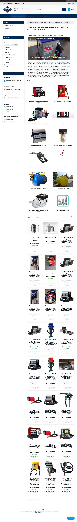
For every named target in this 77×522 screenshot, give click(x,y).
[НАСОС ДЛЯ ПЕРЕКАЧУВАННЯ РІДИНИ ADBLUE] (38, 200)
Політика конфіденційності (53, 511)
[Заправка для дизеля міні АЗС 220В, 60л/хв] (50, 262)
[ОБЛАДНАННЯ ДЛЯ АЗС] (62, 200)
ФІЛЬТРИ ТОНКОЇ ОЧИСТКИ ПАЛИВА (63, 145)
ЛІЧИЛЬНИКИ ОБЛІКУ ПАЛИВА (38, 145)
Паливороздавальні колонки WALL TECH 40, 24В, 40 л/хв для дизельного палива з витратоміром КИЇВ (34, 376)
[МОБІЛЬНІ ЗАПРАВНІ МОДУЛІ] (38, 179)
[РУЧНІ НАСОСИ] (62, 157)
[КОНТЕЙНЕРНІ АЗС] (50, 228)
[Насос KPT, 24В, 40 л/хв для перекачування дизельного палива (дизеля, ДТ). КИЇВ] (50, 433)
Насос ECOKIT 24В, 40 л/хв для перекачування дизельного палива (67, 341)
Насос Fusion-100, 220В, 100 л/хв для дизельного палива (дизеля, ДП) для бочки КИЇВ (66, 376)
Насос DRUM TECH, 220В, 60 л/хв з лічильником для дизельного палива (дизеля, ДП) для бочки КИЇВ (50, 481)
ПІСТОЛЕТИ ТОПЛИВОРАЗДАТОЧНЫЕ (38, 167)
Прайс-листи (7, 28)
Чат (72, 518)
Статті (5, 31)
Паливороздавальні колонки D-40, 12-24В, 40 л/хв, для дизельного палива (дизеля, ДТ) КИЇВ (35, 274)
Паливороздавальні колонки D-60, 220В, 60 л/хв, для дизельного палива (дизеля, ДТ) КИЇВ (34, 308)
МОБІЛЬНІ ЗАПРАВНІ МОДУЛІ (38, 188)
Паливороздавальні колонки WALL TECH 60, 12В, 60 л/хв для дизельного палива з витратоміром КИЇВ (50, 411)
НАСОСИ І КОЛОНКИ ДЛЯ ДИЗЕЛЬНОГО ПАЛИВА (38, 102)
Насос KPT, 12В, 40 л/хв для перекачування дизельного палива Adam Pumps (34, 411)
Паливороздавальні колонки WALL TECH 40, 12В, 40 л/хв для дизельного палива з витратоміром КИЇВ (66, 308)
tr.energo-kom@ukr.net (10, 121)
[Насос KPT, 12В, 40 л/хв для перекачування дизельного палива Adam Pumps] (34, 399)
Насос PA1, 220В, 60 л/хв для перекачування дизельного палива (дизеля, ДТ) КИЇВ (67, 274)
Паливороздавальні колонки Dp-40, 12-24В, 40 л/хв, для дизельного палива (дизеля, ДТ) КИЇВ (50, 308)
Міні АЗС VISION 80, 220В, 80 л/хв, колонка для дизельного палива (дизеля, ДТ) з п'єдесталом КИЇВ (51, 342)
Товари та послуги (17, 16)
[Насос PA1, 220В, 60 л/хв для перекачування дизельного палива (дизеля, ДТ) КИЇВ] (66, 262)
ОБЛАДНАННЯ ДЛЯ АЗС (63, 210)
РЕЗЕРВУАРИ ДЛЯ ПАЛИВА (62, 188)
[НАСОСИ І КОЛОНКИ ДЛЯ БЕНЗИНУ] (62, 91)
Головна (6, 16)
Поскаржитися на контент (41, 511)
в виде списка (73, 217)
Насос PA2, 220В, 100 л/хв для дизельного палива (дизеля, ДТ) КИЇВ (34, 341)
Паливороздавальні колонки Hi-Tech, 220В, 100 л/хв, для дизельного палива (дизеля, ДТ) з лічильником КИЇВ (34, 446)
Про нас (39, 16)
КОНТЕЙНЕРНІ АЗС (50, 237)
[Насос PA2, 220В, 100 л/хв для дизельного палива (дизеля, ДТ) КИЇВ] (34, 330)
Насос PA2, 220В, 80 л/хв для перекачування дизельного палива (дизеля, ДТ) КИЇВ (67, 240)
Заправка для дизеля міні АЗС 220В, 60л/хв (51, 272)
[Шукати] (64, 9)
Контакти (47, 16)
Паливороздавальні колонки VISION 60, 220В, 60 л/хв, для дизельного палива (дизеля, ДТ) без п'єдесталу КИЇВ (34, 481)
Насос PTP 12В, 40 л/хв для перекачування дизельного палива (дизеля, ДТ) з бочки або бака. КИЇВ (66, 481)
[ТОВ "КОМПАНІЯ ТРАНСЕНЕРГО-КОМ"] (7, 12)
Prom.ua (45, 509)
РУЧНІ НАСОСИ (62, 167)
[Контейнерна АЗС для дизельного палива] (34, 228)
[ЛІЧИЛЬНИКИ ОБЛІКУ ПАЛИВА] (38, 136)
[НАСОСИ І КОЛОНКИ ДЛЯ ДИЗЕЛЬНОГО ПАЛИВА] (38, 91)
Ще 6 (7, 66)
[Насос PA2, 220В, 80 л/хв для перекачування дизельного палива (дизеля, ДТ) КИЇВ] (66, 228)
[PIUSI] (62, 114)
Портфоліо (30, 16)
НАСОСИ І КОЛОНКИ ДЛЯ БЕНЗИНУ (62, 101)
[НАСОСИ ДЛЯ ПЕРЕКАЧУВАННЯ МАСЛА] (38, 114)
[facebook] (27, 81)
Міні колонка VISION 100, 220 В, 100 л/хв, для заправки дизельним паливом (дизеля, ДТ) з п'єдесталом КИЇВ (50, 376)
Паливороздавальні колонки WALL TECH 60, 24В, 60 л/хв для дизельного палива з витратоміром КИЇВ (66, 445)
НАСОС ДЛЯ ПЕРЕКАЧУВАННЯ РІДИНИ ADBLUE (38, 211)
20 (72, 499)
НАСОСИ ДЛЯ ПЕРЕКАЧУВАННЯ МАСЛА (38, 123)
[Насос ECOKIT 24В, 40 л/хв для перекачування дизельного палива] (66, 330)
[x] (29, 81)
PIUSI (63, 123)
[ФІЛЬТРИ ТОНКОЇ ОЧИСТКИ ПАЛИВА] (62, 136)
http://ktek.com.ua (9, 119)
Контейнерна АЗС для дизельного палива (35, 239)
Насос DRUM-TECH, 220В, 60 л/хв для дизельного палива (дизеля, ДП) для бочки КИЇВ (66, 411)
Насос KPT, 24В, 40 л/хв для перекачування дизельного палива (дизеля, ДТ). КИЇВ (50, 445)
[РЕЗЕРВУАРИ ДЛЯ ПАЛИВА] (62, 179)
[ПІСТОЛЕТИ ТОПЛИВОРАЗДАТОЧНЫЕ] (38, 157)
